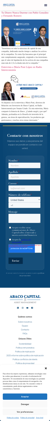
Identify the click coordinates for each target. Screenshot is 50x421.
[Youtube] (27, 308)
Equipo (25, 326)
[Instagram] (23, 308)
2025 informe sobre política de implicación (25, 355)
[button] (45, 368)
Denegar (25, 404)
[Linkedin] (18, 308)
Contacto (25, 330)
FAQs (25, 333)
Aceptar (25, 396)
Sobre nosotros (25, 322)
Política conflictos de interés (25, 359)
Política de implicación (25, 352)
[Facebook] (32, 308)
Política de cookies (13, 418)
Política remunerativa (25, 348)
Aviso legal (39, 418)
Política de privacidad (27, 418)
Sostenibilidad (25, 344)
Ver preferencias (25, 412)
